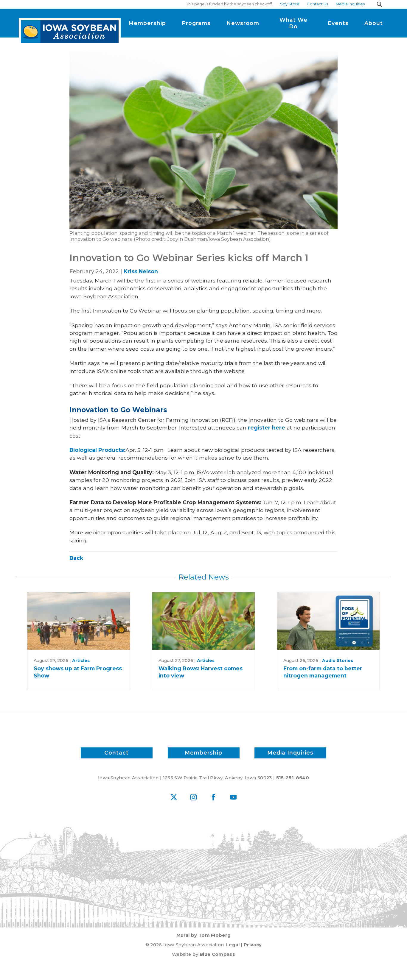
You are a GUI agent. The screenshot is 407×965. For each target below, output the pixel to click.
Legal (233, 944)
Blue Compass (217, 954)
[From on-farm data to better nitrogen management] (328, 621)
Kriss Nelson (141, 271)
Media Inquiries (290, 752)
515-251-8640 (292, 777)
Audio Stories (337, 660)
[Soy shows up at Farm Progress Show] (78, 621)
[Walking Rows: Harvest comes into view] (203, 621)
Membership (203, 752)
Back (76, 558)
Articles (81, 660)
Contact (116, 752)
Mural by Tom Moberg (203, 935)
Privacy (253, 944)
